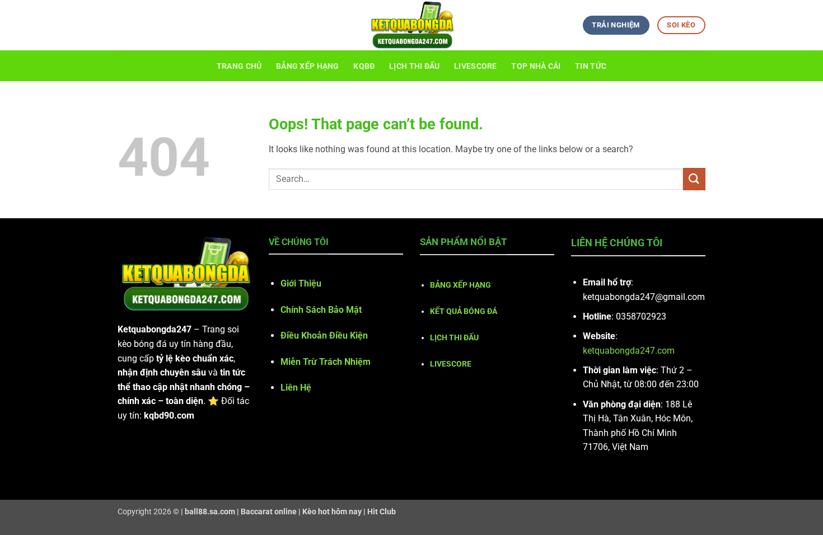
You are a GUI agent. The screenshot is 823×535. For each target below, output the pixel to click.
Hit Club (381, 512)
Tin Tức (590, 66)
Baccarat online (269, 512)
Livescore (475, 66)
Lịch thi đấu (414, 66)
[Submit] (694, 179)
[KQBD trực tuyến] (411, 25)
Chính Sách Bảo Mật (321, 309)
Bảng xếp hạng (307, 66)
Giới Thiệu (300, 283)
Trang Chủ (239, 66)
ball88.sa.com (210, 512)
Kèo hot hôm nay (332, 512)
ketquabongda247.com (629, 350)
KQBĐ (364, 66)
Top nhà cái (535, 66)
